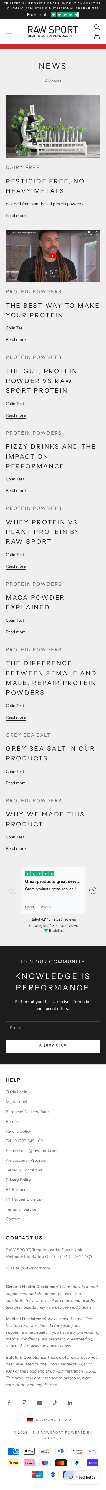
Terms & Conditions (24, 1170)
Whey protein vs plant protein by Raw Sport (43, 532)
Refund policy (18, 1131)
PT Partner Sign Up (24, 1199)
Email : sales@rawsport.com (32, 1150)
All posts (53, 81)
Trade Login (16, 1092)
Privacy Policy (18, 1180)
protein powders (34, 291)
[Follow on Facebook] (9, 1403)
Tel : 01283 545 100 (24, 1141)
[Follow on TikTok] (55, 1403)
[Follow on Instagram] (24, 1403)
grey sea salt (28, 735)
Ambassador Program (26, 1160)
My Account (17, 1102)
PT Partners (17, 1189)
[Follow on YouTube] (39, 1403)
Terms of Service (21, 1209)
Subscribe (53, 1045)
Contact (13, 1219)
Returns (13, 1121)
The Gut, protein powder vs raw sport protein (42, 381)
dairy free (23, 167)
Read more (16, 215)
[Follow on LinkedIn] (70, 1403)
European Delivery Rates (28, 1112)
